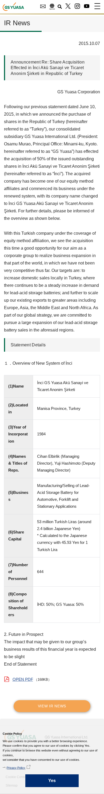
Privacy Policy (16, 767)
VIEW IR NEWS (52, 706)
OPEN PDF (23, 679)
